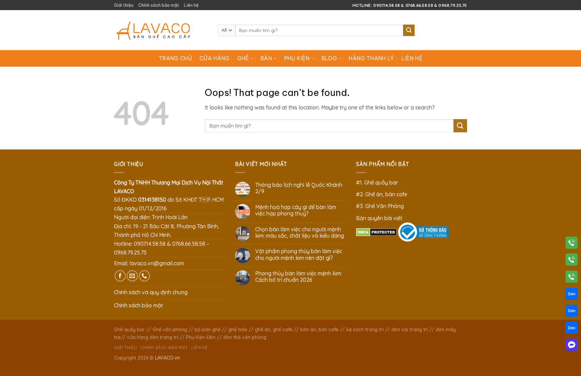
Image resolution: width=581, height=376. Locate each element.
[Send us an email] (132, 275)
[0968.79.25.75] (572, 278)
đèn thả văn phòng (244, 337)
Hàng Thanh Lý (371, 58)
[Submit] (409, 30)
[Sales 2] (572, 312)
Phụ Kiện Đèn (201, 337)
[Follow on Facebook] (120, 275)
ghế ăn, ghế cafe (274, 330)
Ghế (243, 58)
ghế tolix (237, 330)
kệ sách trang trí (365, 330)
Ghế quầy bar (129, 330)
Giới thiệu (123, 5)
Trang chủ (175, 58)
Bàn (266, 58)
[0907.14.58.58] (572, 244)
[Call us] (144, 275)
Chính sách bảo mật (158, 5)
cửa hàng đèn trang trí (152, 337)
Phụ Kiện (297, 58)
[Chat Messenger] (572, 346)
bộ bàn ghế (208, 330)
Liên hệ (191, 5)
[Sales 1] (572, 295)
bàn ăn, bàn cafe (319, 330)
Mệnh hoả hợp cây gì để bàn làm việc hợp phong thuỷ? (295, 210)
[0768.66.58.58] (572, 260)
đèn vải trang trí (409, 330)
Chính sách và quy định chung (151, 292)
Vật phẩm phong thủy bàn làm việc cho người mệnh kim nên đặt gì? (298, 254)
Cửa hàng (214, 58)
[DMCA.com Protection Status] (376, 231)
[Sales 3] (572, 329)
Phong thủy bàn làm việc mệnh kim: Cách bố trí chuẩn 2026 (298, 276)
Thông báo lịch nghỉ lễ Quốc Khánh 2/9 (298, 188)
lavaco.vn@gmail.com (156, 263)
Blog (329, 58)
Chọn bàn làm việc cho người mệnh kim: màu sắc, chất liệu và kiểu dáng (299, 232)
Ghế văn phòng (170, 330)
